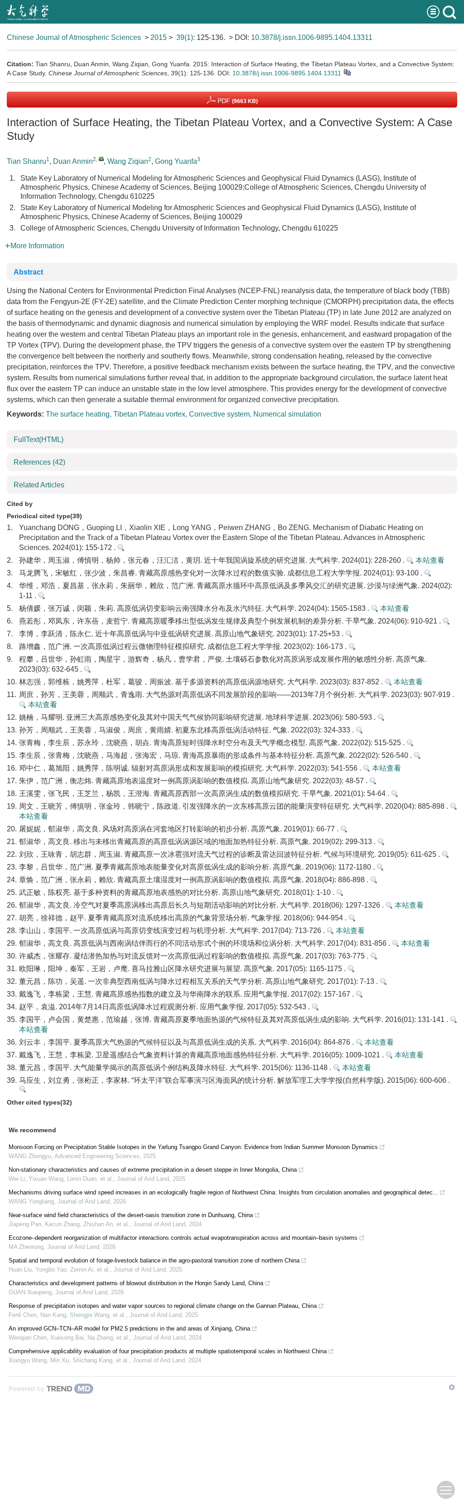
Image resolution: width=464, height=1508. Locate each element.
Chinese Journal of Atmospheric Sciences (74, 37)
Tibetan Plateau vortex (149, 414)
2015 (158, 37)
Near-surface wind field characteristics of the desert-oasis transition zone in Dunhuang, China (131, 1215)
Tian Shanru (26, 161)
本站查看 (429, 560)
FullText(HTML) (38, 439)
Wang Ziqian (127, 161)
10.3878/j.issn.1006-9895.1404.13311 (311, 37)
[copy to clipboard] (347, 72)
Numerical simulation (287, 414)
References (39, 462)
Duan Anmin (73, 161)
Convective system (219, 414)
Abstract (28, 272)
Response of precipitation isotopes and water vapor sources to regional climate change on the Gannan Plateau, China (163, 1305)
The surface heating (78, 414)
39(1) (184, 37)
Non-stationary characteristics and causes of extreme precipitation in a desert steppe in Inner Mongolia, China (153, 1169)
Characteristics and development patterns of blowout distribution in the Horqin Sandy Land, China (136, 1283)
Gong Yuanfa (176, 161)
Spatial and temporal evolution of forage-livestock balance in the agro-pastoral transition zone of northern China (154, 1260)
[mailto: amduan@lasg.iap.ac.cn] (101, 158)
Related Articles (39, 485)
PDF (237, 100)
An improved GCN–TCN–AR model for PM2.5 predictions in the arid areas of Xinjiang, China (129, 1328)
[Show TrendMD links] (451, 1387)
